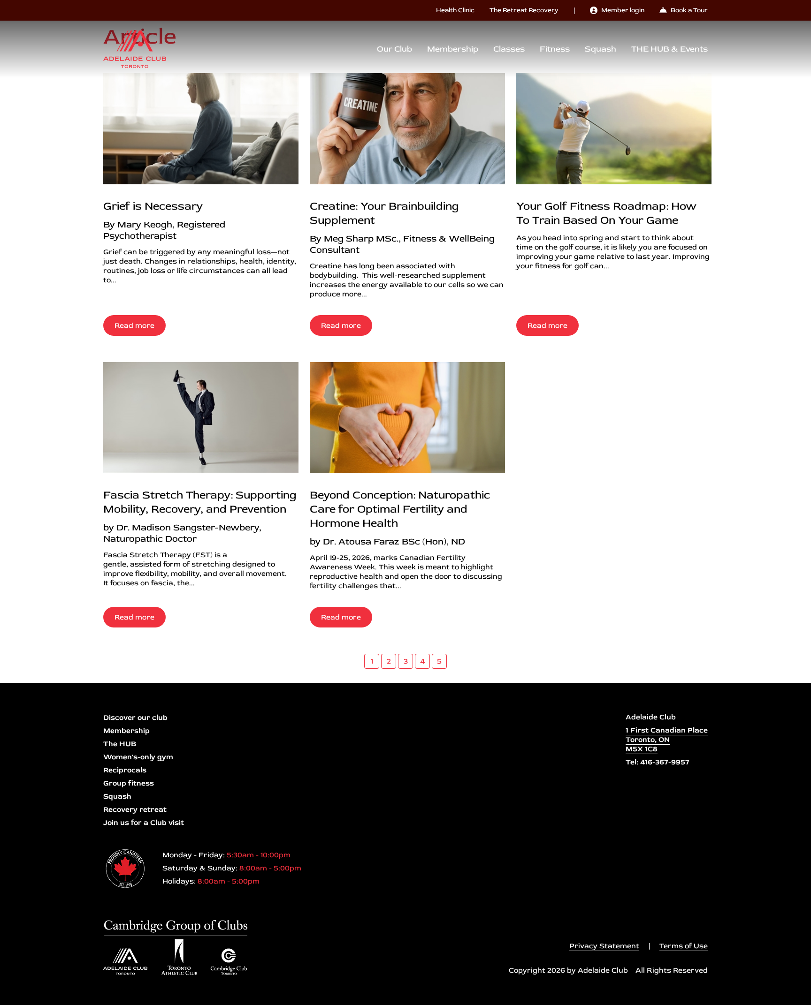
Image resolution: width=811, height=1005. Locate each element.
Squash (600, 49)
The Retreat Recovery (524, 10)
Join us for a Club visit (143, 822)
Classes (509, 49)
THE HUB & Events (669, 49)
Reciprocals (124, 770)
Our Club (394, 49)
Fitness (555, 49)
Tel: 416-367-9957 (657, 762)
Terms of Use (683, 946)
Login (7, 998)
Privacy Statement (604, 946)
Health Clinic (455, 10)
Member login (622, 10)
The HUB (119, 743)
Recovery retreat (135, 809)
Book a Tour (689, 10)
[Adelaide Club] (134, 49)
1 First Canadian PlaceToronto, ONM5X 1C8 (667, 739)
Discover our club (135, 717)
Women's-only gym (138, 757)
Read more (134, 325)
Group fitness (128, 783)
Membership (452, 49)
